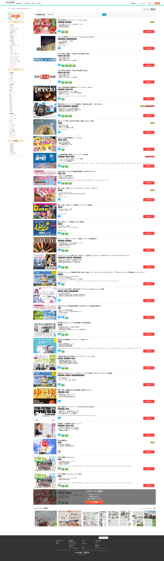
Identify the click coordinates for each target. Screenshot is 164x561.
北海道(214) (12, 143)
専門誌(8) (12, 38)
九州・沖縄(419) (13, 152)
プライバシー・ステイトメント (100, 548)
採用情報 (57, 543)
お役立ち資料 (27, 3)
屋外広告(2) (11, 24)
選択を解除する (12, 65)
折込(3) (11, 49)
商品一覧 (13, 8)
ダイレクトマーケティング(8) (14, 45)
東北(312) (12, 145)
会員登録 (157, 3)
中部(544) (12, 147)
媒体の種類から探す (72, 542)
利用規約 (96, 546)
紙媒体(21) (11, 33)
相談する (39, 3)
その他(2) (12, 39)
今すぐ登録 (94, 502)
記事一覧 (33, 3)
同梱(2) (11, 48)
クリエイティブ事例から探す (74, 548)
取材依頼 (83, 548)
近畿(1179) (12, 148)
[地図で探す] (16, 19)
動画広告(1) (12, 43)
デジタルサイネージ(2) (13, 58)
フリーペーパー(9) (13, 34)
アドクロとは (142, 3)
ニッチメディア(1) (12, 62)
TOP (9, 8)
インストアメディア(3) (13, 28)
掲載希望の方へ (98, 545)
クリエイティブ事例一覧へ (146, 508)
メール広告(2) (12, 44)
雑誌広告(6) (12, 35)
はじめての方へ (98, 542)
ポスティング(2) (13, 50)
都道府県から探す (72, 545)
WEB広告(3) (11, 40)
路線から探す (71, 546)
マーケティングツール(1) (14, 56)
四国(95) (11, 151)
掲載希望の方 (133, 3)
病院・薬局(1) (12, 30)
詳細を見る (149, 31)
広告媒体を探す (19, 3)
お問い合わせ (103, 537)
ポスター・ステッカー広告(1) (14, 60)
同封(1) (11, 46)
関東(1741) (12, 146)
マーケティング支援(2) (13, 53)
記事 (83, 542)
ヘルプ (96, 543)
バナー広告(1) (12, 41)
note (83, 546)
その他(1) (12, 27)
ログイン (150, 3)
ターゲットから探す (72, 543)
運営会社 (57, 542)
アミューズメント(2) (13, 29)
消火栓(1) (12, 25)
